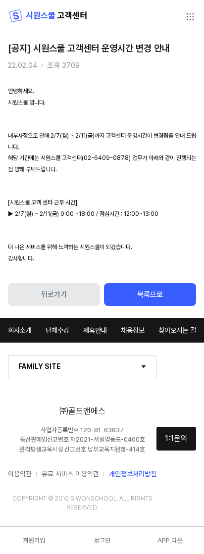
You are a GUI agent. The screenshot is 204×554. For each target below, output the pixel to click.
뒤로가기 (54, 294)
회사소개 (20, 330)
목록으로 (150, 294)
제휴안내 (95, 330)
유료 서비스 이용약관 (70, 474)
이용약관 (20, 474)
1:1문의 (176, 438)
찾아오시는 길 (177, 330)
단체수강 (57, 330)
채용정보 (133, 330)
